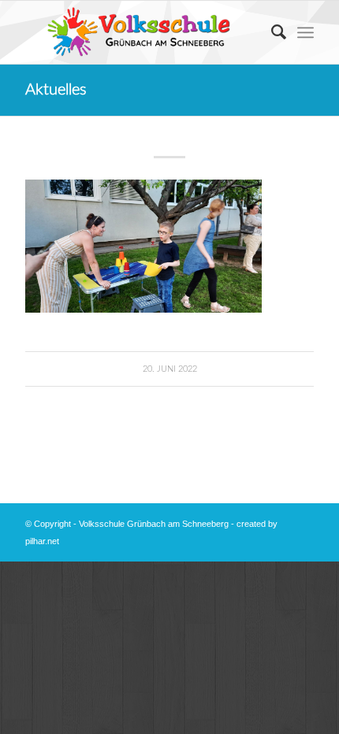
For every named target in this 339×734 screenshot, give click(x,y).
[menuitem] (270, 32)
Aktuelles (56, 90)
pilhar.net (42, 541)
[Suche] (270, 32)
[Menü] (305, 32)
